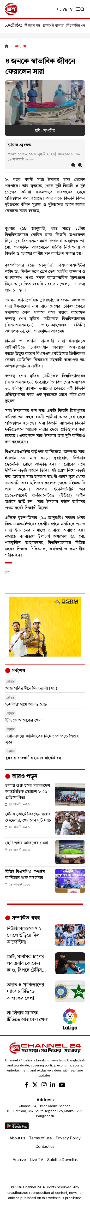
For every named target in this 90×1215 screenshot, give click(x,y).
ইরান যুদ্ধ (34, 26)
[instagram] (44, 1085)
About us (17, 1138)
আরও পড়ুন (24, 776)
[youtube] (62, 1085)
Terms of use (40, 1138)
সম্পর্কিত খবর (25, 918)
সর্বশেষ (18, 671)
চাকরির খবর (78, 26)
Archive (19, 1159)
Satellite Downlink (62, 1159)
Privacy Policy (68, 1138)
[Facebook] (27, 1085)
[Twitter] (35, 1085)
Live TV (36, 1159)
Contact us (45, 1146)
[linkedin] (52, 1085)
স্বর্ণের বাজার (55, 26)
